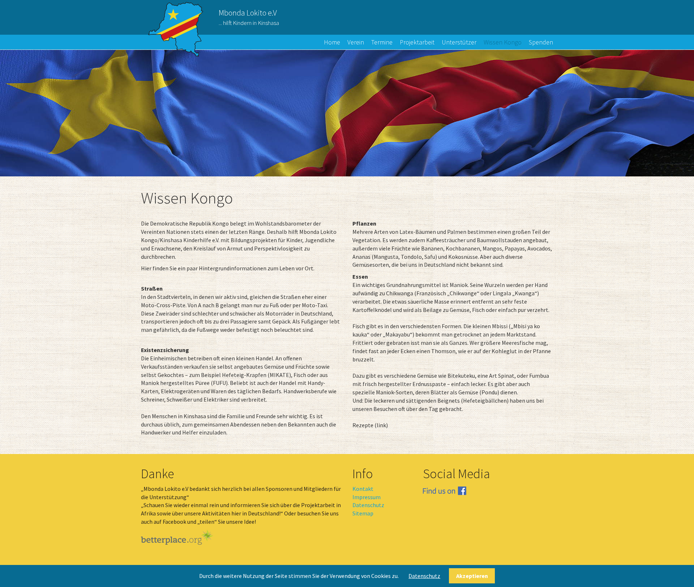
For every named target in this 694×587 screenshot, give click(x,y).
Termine (382, 42)
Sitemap (362, 513)
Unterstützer (459, 42)
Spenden (541, 42)
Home (332, 42)
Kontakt (362, 488)
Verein (355, 42)
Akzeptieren (472, 575)
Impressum (366, 497)
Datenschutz (368, 505)
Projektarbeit (417, 42)
